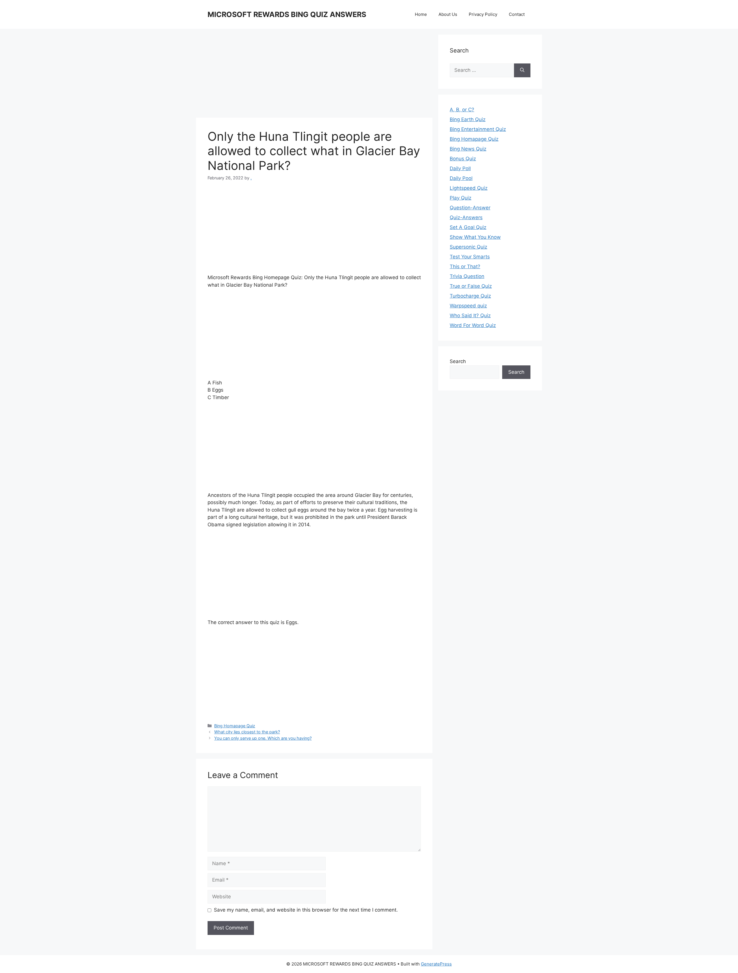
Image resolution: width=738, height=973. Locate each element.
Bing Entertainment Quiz (478, 129)
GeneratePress (436, 964)
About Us (447, 14)
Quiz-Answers (466, 217)
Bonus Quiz (463, 158)
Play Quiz (460, 198)
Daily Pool (461, 178)
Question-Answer (470, 208)
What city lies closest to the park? (247, 731)
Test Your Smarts (470, 257)
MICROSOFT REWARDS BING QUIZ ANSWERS (287, 14)
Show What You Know (475, 237)
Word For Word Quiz (473, 325)
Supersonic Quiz (468, 247)
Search (458, 361)
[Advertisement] (314, 75)
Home (421, 14)
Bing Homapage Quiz (234, 725)
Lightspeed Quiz (468, 188)
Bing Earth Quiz (467, 119)
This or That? (465, 266)
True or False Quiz (471, 286)
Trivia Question (467, 276)
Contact (517, 14)
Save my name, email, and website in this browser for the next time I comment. (306, 910)
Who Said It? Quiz (470, 315)
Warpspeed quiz (468, 306)
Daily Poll (460, 168)
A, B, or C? (462, 109)
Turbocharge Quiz (470, 296)
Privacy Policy (483, 14)
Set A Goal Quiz (468, 227)
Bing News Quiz (468, 149)
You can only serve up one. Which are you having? (263, 738)
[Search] (522, 70)
